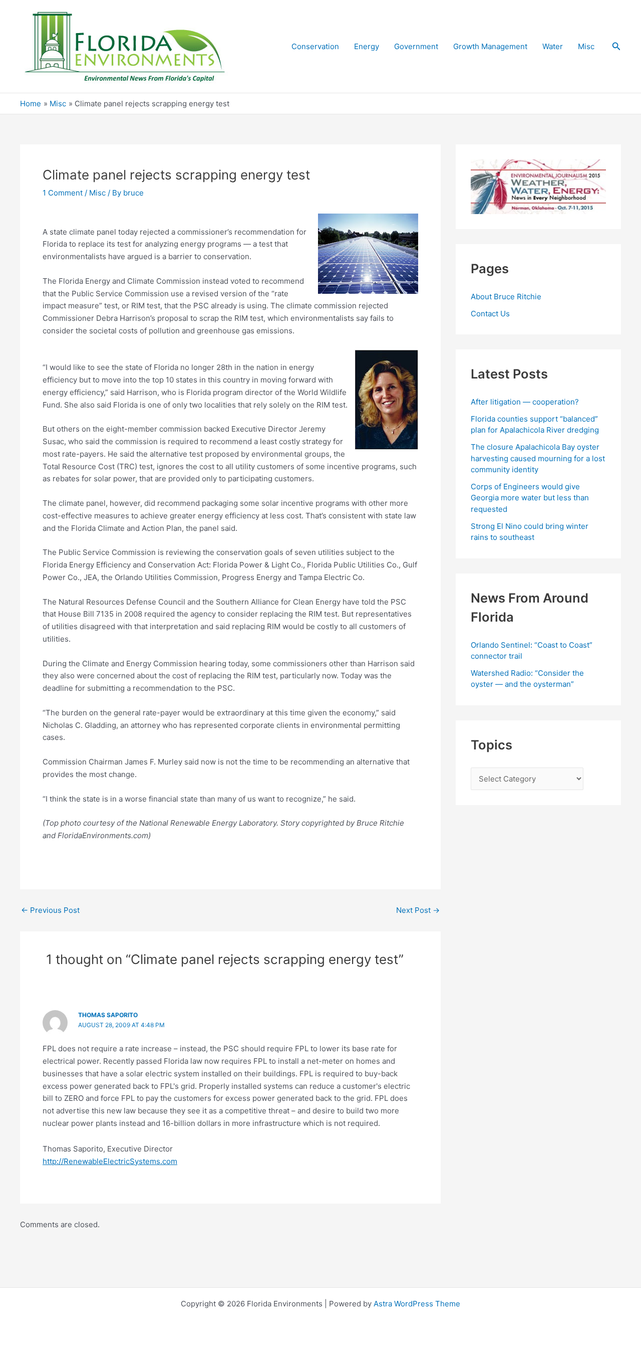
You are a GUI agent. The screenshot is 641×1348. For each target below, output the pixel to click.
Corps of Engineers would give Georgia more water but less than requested (530, 498)
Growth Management (490, 46)
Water (552, 46)
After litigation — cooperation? (526, 402)
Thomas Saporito (108, 1015)
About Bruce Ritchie (506, 296)
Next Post (418, 910)
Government (416, 46)
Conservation (315, 46)
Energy (366, 46)
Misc (586, 46)
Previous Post (50, 910)
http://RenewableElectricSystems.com (110, 1161)
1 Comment (63, 193)
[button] (616, 46)
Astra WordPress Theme (417, 1303)
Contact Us (490, 313)
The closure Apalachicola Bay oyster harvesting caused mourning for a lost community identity (538, 458)
